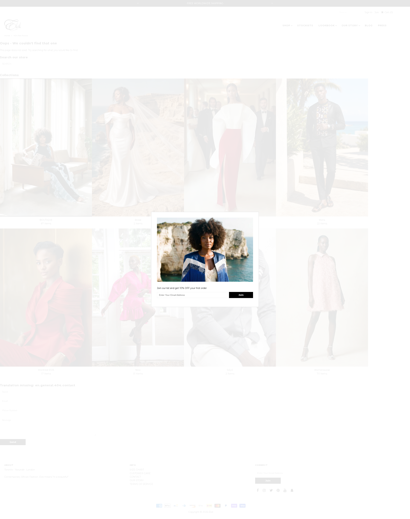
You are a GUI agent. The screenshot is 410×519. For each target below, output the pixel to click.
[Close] (256, 214)
